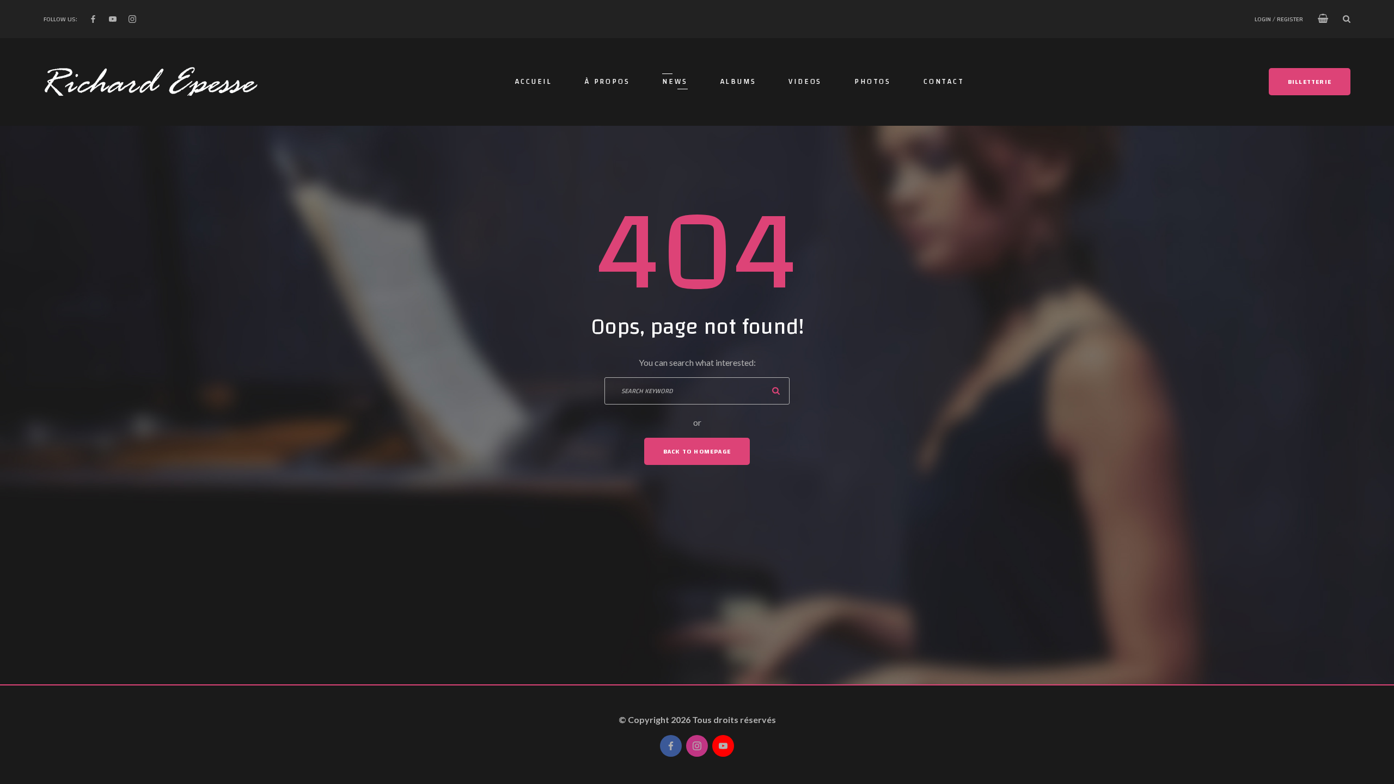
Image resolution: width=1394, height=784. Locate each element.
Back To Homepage (697, 451)
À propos (607, 82)
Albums (738, 82)
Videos (805, 82)
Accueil (533, 82)
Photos (872, 82)
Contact (944, 82)
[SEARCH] (776, 391)
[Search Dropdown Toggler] (1346, 19)
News (674, 82)
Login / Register (1279, 19)
